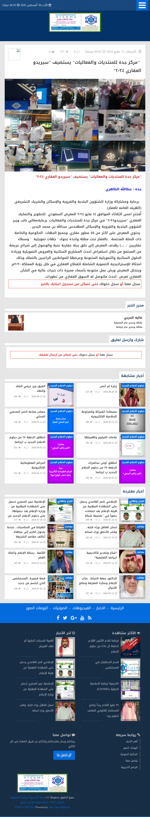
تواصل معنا (132, 760)
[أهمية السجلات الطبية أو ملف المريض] (65, 655)
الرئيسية (117, 608)
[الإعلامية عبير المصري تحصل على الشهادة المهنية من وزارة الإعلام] (65, 698)
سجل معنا (132, 284)
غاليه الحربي (133, 318)
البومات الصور (37, 608)
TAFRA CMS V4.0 (25, 807)
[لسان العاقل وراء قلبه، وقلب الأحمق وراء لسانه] (65, 720)
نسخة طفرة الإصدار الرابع (34, 802)
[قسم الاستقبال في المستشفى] (130, 677)
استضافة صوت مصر (59, 807)
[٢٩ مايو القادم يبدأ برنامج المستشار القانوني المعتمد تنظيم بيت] (130, 720)
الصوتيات (60, 608)
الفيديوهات (81, 608)
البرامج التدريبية (129, 767)
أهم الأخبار (132, 741)
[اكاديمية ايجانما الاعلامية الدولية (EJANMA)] (130, 698)
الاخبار (100, 608)
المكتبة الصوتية (129, 754)
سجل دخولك (109, 284)
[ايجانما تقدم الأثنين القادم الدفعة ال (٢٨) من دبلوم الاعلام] (130, 655)
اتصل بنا (62, 755)
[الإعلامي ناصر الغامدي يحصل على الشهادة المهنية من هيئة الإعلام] (65, 677)
